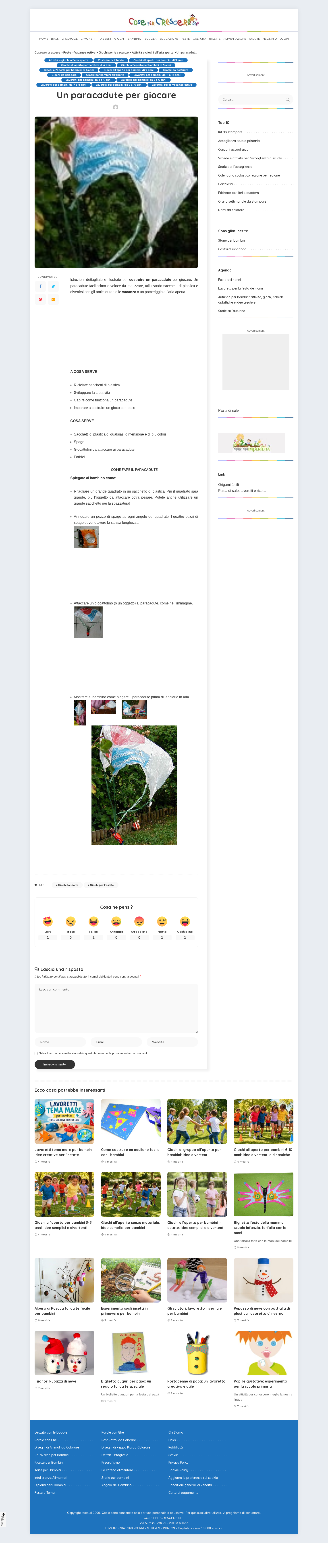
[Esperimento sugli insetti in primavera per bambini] (131, 1280)
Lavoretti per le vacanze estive (172, 84)
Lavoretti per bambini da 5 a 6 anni (143, 79)
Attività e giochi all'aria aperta (68, 60)
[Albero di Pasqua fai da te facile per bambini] (64, 1280)
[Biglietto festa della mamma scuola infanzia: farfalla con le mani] (264, 1194)
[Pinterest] (40, 299)
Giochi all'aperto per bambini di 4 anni (86, 65)
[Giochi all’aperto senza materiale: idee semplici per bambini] (131, 1194)
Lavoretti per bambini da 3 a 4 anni (88, 79)
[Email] (53, 299)
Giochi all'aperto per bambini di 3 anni (158, 60)
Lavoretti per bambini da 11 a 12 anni (157, 74)
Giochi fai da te (68, 885)
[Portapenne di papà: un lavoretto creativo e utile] (197, 1353)
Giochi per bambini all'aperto (105, 74)
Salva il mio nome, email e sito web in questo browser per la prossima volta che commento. (94, 1053)
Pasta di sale (228, 410)
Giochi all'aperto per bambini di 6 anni (69, 70)
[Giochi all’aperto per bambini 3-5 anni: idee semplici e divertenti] (64, 1194)
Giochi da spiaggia (64, 74)
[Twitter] (53, 286)
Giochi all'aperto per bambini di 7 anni (129, 70)
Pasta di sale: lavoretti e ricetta (242, 491)
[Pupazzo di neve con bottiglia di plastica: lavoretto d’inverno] (264, 1280)
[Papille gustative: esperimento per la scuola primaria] (264, 1353)
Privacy (2, 1521)
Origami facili (228, 485)
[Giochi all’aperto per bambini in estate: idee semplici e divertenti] (197, 1194)
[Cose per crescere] (164, 20)
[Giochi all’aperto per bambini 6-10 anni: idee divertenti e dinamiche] (264, 1121)
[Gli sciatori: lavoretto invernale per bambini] (197, 1280)
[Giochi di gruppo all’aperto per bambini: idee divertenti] (197, 1121)
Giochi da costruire (175, 70)
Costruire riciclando (111, 60)
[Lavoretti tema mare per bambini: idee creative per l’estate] (64, 1121)
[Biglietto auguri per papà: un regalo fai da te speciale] (131, 1353)
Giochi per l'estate (102, 885)
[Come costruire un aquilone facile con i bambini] (131, 1121)
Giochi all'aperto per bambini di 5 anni (146, 65)
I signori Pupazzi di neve (55, 1381)
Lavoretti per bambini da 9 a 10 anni (119, 84)
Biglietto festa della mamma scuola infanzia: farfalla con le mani (260, 1227)
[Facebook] (40, 286)
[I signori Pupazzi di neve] (64, 1353)
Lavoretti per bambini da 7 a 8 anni (63, 84)
